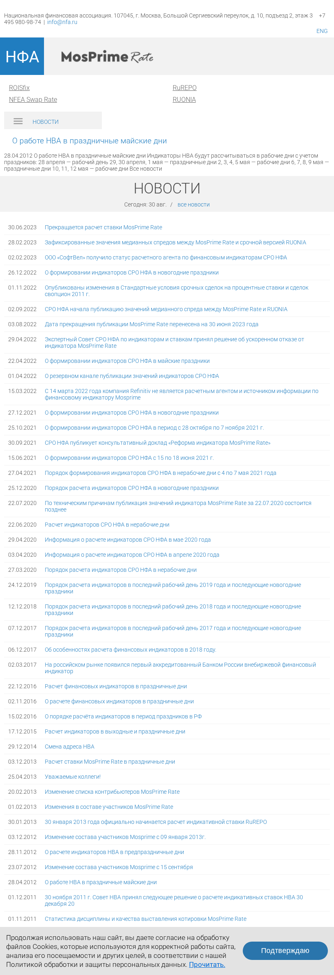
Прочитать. (207, 964)
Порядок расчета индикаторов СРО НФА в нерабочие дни (121, 570)
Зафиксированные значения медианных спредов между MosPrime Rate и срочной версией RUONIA (175, 242)
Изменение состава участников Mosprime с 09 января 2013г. (125, 837)
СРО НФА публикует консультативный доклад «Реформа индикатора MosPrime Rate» (157, 442)
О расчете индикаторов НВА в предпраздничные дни (114, 852)
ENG (322, 31)
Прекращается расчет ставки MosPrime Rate (103, 227)
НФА (22, 57)
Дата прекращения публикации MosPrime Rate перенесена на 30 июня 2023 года (152, 324)
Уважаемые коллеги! (73, 776)
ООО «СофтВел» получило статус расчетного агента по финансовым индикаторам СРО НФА (166, 257)
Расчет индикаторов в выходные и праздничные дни (115, 731)
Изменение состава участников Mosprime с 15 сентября (119, 867)
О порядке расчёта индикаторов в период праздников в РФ (123, 716)
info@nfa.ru (62, 22)
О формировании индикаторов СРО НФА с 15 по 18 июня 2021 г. (129, 458)
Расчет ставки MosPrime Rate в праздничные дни (110, 761)
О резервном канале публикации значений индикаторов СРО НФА (132, 376)
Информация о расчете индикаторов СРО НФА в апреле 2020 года (132, 554)
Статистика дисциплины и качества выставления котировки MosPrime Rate (145, 919)
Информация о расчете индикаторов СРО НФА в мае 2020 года (128, 539)
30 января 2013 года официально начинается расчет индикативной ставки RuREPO (156, 822)
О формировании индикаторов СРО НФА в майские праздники (127, 361)
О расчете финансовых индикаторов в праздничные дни (119, 701)
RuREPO (185, 88)
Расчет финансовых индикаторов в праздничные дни (116, 686)
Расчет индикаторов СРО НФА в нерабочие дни (107, 524)
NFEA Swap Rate (33, 99)
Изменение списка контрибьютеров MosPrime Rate (112, 791)
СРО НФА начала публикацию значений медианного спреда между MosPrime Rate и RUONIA (166, 309)
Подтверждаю (285, 950)
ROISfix (19, 88)
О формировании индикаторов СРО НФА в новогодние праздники (132, 272)
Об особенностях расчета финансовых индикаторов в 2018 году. (130, 649)
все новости (194, 204)
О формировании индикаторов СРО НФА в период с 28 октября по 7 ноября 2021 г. (154, 427)
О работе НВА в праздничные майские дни (101, 882)
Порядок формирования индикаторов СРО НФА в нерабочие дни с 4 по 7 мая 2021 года (161, 473)
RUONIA (184, 99)
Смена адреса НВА (69, 746)
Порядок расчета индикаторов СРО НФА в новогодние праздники (132, 488)
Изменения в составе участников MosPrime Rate (109, 807)
